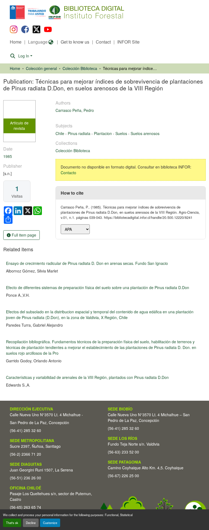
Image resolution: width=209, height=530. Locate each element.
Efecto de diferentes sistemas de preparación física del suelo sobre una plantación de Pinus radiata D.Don (97, 287)
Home (15, 42)
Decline (31, 522)
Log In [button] (24, 56)
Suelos (121, 133)
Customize (50, 522)
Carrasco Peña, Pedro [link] (75, 110)
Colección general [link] (41, 68)
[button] (54, 12)
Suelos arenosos (145, 133)
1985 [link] (7, 156)
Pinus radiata (79, 133)
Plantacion (103, 133)
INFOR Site (128, 42)
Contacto (68, 172)
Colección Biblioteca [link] (80, 68)
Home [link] (15, 68)
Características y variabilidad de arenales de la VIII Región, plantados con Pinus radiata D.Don (87, 377)
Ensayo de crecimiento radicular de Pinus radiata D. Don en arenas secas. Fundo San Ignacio (87, 263)
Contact (103, 42)
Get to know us (75, 42)
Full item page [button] (23, 235)
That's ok (12, 522)
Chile (60, 133)
